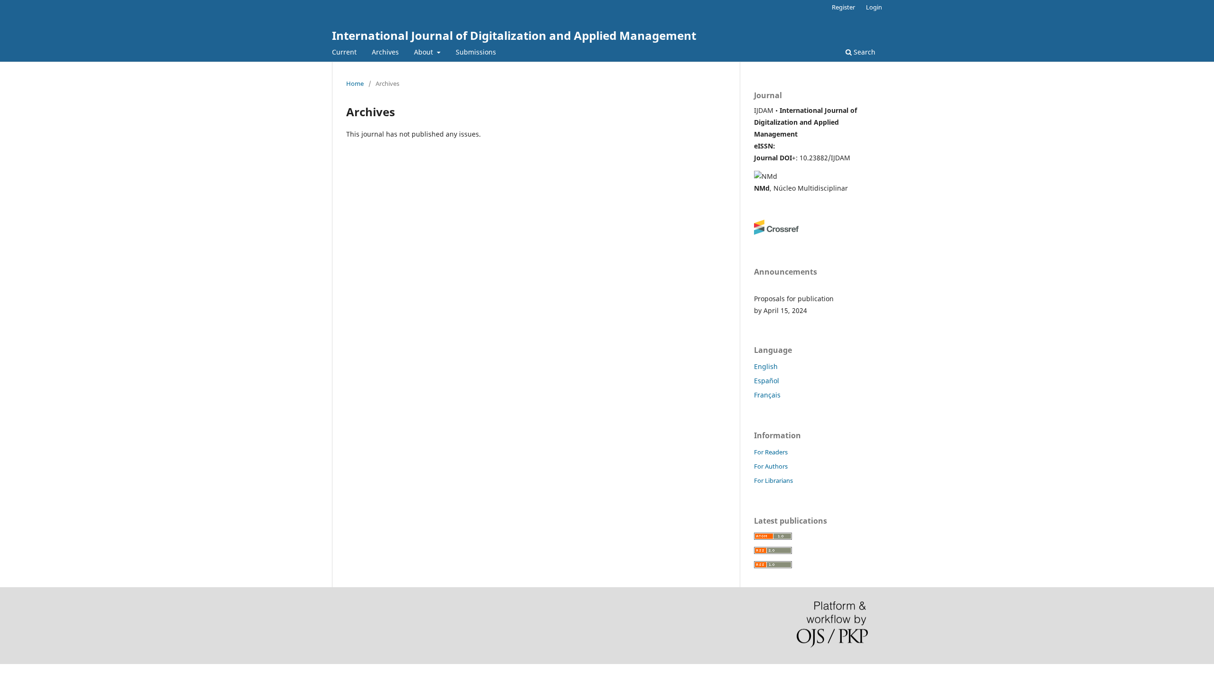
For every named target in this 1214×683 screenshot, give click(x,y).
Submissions (476, 51)
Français (767, 394)
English (766, 366)
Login (874, 7)
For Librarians (773, 480)
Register (843, 7)
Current (344, 51)
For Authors (771, 466)
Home (355, 83)
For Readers (771, 452)
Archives (385, 51)
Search (863, 51)
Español (766, 380)
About (424, 51)
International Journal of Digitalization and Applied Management (514, 35)
